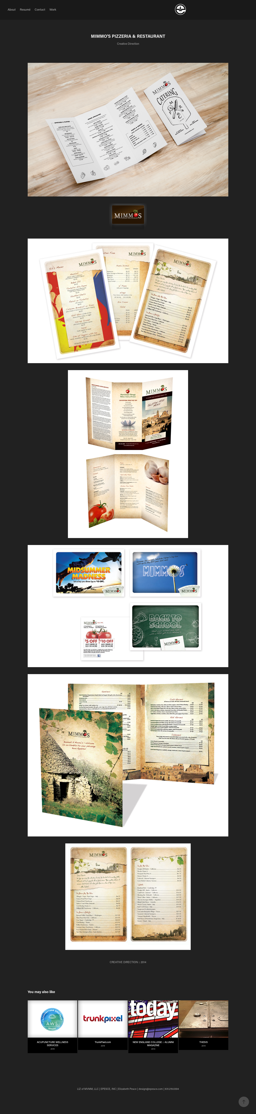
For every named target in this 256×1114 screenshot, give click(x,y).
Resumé (25, 9)
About (12, 9)
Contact (40, 9)
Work (52, 9)
